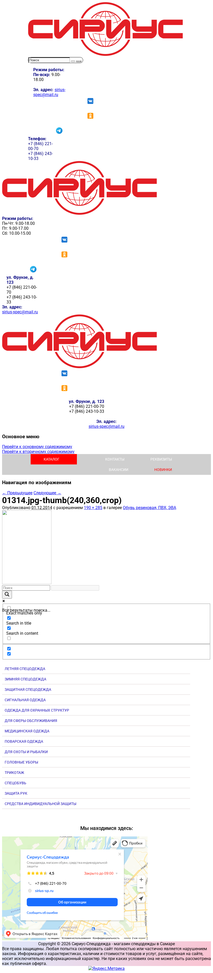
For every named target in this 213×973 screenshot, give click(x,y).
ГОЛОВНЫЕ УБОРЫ (21, 762)
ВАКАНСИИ (118, 470)
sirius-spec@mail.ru (49, 92)
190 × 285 (93, 507)
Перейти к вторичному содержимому (38, 451)
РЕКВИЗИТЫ (161, 459)
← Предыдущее (17, 492)
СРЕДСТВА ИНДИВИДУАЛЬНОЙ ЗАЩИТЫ (40, 804)
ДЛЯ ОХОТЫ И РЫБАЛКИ (26, 752)
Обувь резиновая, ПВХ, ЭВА (149, 507)
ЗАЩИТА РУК (16, 793)
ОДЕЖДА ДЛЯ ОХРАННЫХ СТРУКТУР (37, 710)
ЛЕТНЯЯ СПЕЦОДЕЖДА (25, 669)
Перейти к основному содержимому (37, 446)
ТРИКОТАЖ (14, 773)
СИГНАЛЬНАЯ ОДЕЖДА (25, 700)
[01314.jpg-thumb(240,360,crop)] (26, 582)
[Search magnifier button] (7, 595)
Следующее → (47, 492)
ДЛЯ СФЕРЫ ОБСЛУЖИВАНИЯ (31, 721)
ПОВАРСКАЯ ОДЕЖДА (24, 741)
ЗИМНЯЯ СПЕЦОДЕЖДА (25, 679)
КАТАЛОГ (51, 459)
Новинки (163, 470)
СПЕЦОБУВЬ (15, 783)
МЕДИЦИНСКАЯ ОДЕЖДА (27, 731)
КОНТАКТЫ (114, 459)
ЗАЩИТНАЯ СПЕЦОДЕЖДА (28, 689)
